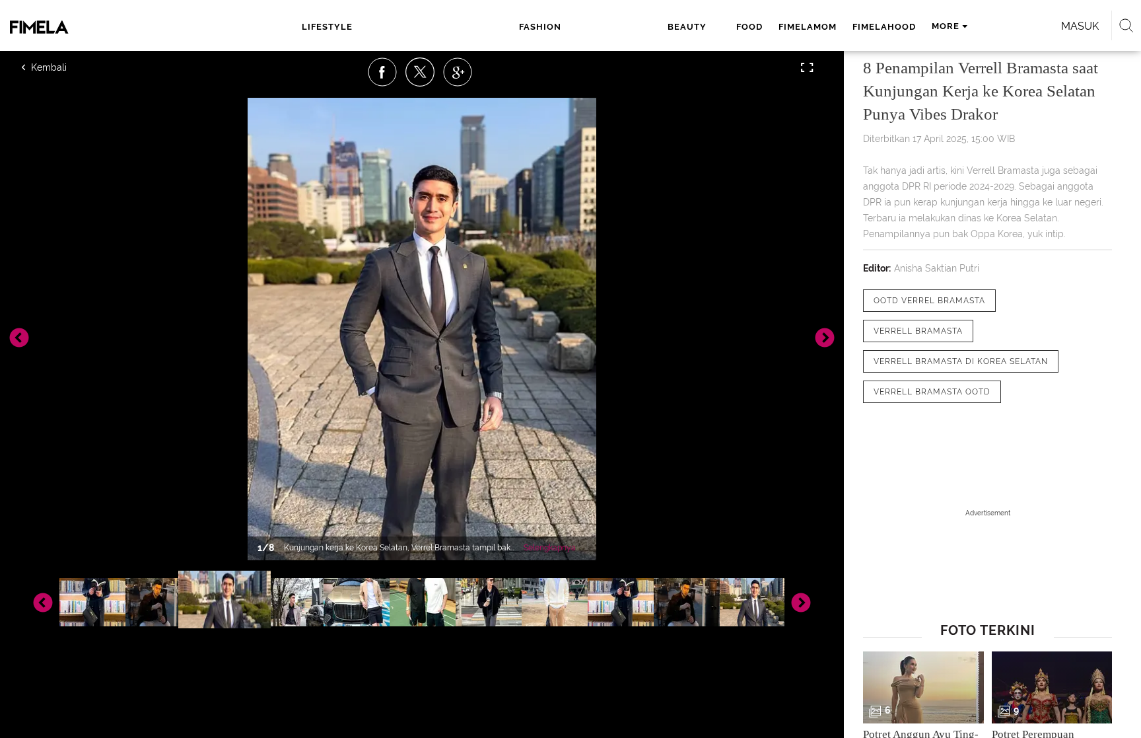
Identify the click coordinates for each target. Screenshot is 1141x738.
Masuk (1080, 26)
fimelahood (884, 27)
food (749, 27)
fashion (540, 27)
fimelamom (807, 27)
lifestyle (327, 27)
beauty (687, 27)
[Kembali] (69, 67)
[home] (100, 27)
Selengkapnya (550, 547)
